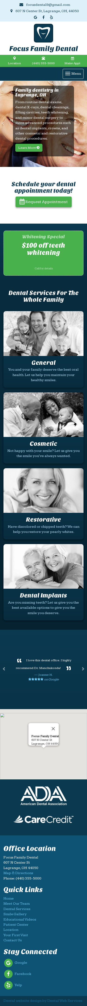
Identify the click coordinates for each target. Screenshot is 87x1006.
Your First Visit (15, 935)
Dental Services (16, 909)
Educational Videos (19, 919)
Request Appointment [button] (46, 201)
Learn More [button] (27, 148)
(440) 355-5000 (43, 63)
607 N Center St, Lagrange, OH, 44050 (47, 11)
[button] (3, 124)
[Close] (53, 728)
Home (8, 898)
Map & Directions (18, 873)
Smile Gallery (15, 914)
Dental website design (22, 1001)
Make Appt (72, 63)
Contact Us (12, 940)
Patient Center (16, 924)
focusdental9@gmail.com (48, 5)
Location (14, 63)
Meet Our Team (16, 903)
